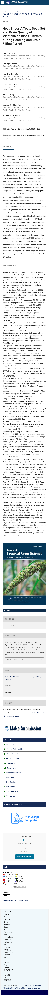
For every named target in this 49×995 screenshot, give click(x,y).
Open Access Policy (14, 773)
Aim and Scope (12, 744)
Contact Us (10, 796)
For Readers (11, 782)
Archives (13, 11)
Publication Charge (14, 763)
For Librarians (12, 791)
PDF (8, 611)
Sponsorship (11, 768)
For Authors (10, 787)
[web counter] (6, 895)
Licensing (10, 777)
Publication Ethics (13, 754)
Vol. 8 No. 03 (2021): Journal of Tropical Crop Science (23, 15)
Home (5, 11)
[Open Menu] (2, 2)
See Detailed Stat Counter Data (15, 900)
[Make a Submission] (23, 732)
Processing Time (12, 758)
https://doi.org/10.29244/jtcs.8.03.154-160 (23, 129)
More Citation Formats (15, 659)
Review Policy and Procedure (18, 749)
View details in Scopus (24, 857)
